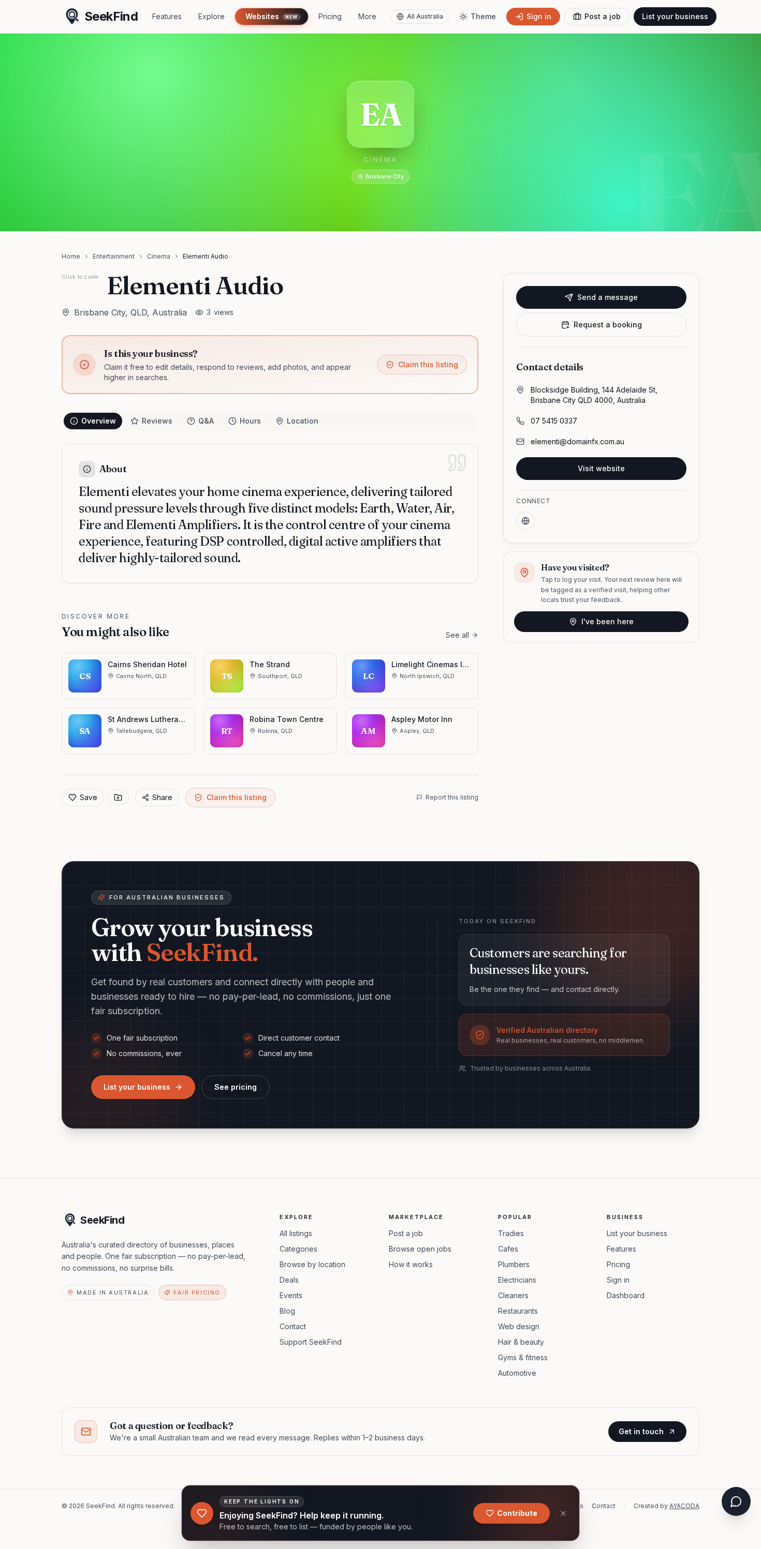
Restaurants (518, 1310)
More (367, 16)
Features (167, 16)
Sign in (618, 1279)
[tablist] (270, 421)
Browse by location (312, 1264)
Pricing (330, 16)
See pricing (235, 1086)
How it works (411, 1264)
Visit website (601, 468)
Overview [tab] (98, 420)
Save (88, 797)
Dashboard (626, 1295)
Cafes (508, 1248)
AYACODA (684, 1506)
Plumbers (514, 1264)
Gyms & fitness (523, 1357)
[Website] (525, 521)
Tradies (511, 1233)
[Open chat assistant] (736, 1501)
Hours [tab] (250, 420)
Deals (289, 1279)
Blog (287, 1310)
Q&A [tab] (206, 420)
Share (162, 797)
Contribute (517, 1513)
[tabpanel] (270, 513)
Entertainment (114, 256)
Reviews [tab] (157, 420)
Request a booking (608, 324)
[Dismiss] (563, 1513)
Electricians (517, 1279)
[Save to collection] (118, 797)
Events (291, 1295)
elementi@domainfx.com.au (577, 441)
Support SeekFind (311, 1341)
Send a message (607, 297)
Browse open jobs (420, 1248)
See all (457, 634)
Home (71, 256)
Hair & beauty (521, 1341)
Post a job (406, 1233)
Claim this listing (428, 364)
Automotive (517, 1372)
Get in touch (641, 1431)
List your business (675, 16)
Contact (293, 1326)
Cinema (158, 256)
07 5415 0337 (554, 420)
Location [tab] (302, 420)
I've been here (607, 621)
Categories (298, 1248)
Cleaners (513, 1295)
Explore (211, 16)
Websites (271, 16)
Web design (518, 1326)
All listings (296, 1233)
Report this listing (452, 797)
